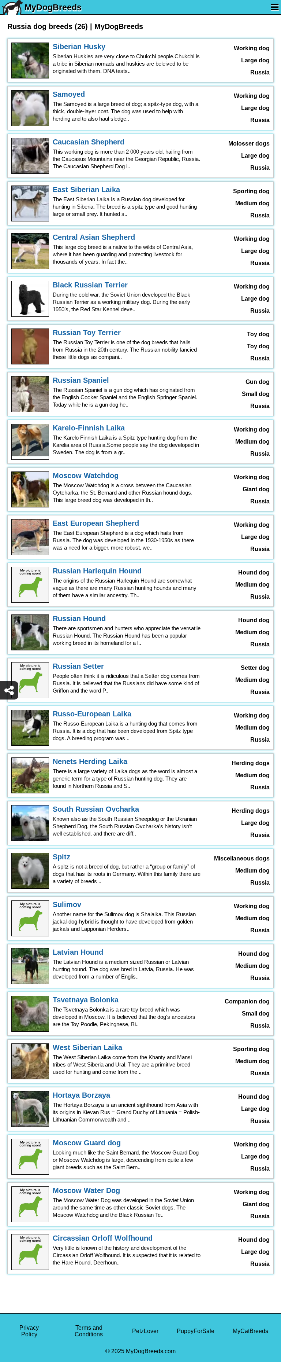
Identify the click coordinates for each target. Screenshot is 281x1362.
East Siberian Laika (86, 190)
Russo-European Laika (92, 714)
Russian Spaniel (81, 380)
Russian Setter (78, 666)
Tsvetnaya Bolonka (86, 1000)
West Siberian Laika (87, 1047)
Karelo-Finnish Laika (89, 428)
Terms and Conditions (89, 1331)
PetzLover (145, 1331)
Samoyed (69, 94)
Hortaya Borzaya (81, 1095)
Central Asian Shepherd (94, 237)
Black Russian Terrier (90, 285)
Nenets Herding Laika (90, 761)
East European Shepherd (96, 523)
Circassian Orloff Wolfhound (103, 1238)
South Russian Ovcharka (96, 809)
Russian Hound (79, 618)
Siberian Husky (79, 47)
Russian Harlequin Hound (97, 571)
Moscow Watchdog (86, 475)
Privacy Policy (29, 1331)
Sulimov (67, 904)
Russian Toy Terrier (87, 332)
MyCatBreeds (250, 1331)
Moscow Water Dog (86, 1190)
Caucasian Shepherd (88, 142)
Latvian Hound (78, 952)
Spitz (61, 857)
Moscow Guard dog (87, 1143)
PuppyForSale (195, 1331)
